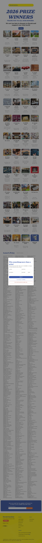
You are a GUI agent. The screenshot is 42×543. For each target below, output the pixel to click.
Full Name (10, 269)
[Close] (32, 259)
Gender (29, 272)
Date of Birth (23, 272)
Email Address (11, 272)
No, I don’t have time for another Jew (21, 282)
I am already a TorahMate (21, 279)
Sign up (21, 277)
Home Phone (23, 269)
